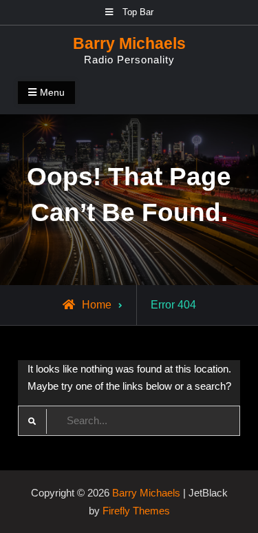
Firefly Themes (136, 510)
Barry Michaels (129, 43)
